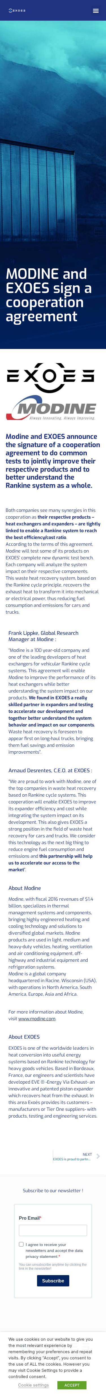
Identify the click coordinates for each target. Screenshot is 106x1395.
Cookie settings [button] (33, 1385)
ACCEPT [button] (71, 1385)
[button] (95, 10)
